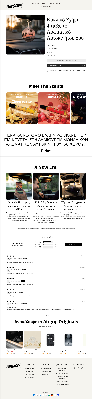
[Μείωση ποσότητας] (48, 55)
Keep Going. (63, 350)
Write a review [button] (73, 244)
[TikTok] (82, 368)
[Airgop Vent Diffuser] (14, 340)
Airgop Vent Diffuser (11, 350)
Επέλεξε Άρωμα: (51, 45)
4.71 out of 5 (22, 243)
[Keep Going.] (68, 340)
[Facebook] (74, 368)
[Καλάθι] (85, 5)
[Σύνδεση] (82, 5)
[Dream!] (50, 340)
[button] (7, 108)
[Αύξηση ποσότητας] (54, 55)
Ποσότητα (49, 52)
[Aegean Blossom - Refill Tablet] (32, 340)
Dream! (44, 350)
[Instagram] (78, 368)
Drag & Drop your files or (66, 60)
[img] (10, 256)
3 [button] (46, 315)
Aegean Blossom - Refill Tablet (32, 350)
